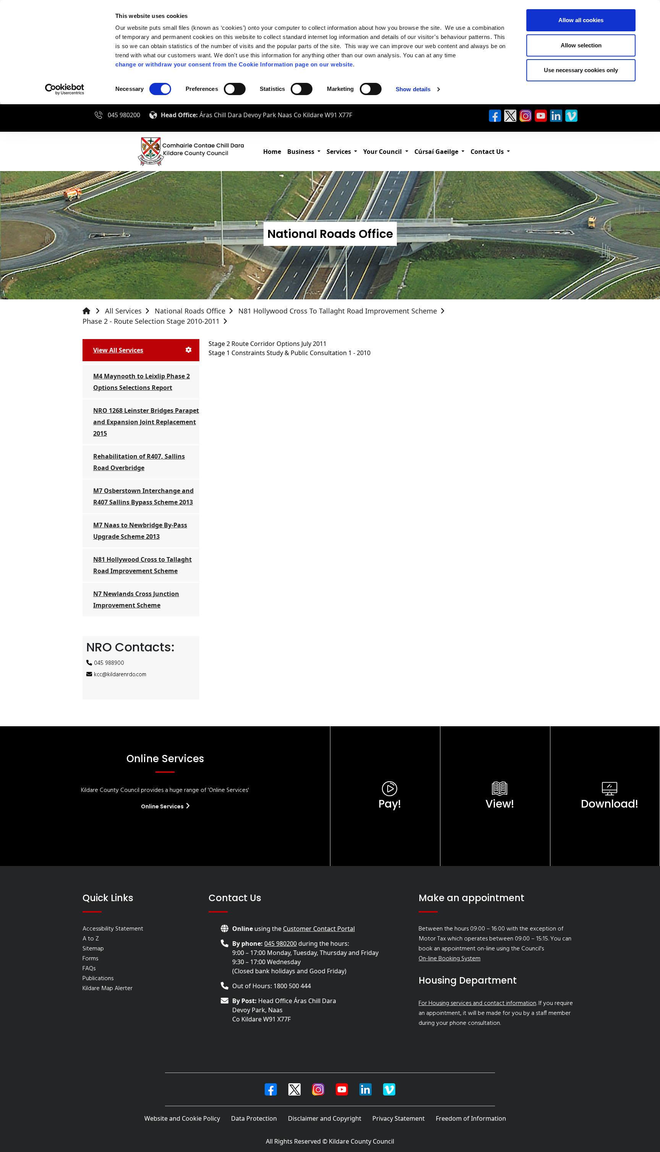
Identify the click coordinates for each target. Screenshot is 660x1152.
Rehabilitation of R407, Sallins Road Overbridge (139, 462)
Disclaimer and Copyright (324, 1118)
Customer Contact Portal (319, 928)
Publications (97, 979)
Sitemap (93, 949)
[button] (304, 151)
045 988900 (109, 663)
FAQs (88, 969)
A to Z (90, 939)
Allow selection (581, 45)
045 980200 (124, 115)
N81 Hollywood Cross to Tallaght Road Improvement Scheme (337, 310)
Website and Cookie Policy (182, 1118)
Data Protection (254, 1118)
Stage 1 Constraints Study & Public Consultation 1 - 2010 (289, 353)
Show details (413, 89)
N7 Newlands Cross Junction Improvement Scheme (136, 599)
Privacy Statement (398, 1118)
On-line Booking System (449, 959)
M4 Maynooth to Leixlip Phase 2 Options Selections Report (141, 382)
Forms (90, 959)
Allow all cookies (580, 20)
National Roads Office (190, 310)
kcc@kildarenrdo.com (120, 674)
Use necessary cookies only (581, 70)
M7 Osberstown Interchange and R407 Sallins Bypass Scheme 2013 (143, 496)
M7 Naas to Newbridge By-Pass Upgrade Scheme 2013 (140, 531)
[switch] (235, 89)
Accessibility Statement (112, 929)
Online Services (163, 806)
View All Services (118, 350)
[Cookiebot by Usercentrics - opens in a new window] (64, 89)
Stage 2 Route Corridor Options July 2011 (268, 343)
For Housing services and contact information (477, 1003)
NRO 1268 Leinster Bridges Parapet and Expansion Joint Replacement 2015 (146, 422)
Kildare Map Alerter (107, 989)
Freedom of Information (471, 1118)
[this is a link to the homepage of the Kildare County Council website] (92, 311)
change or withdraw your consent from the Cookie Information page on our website (234, 64)
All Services (123, 310)
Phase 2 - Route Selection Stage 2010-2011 (151, 321)
